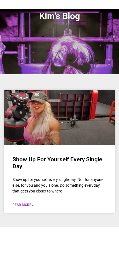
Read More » (23, 205)
